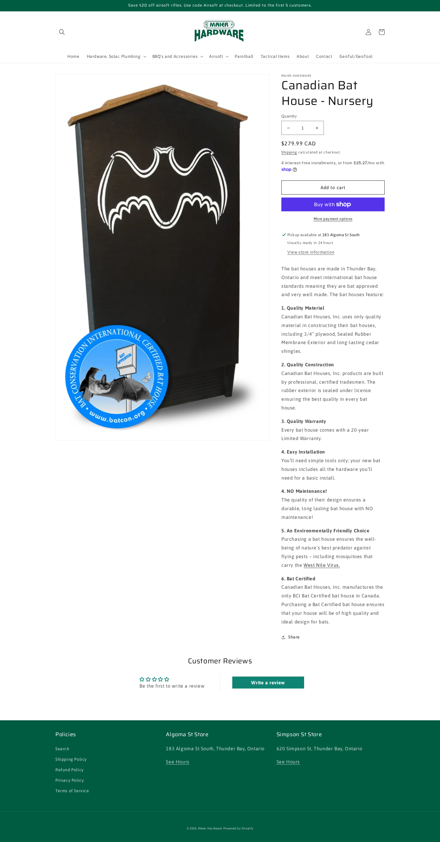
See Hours (177, 761)
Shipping (289, 152)
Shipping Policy (71, 759)
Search (62, 748)
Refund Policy (69, 769)
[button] (62, 32)
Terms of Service (72, 790)
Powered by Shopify (238, 828)
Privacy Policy (69, 780)
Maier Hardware (210, 828)
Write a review (268, 682)
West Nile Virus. (322, 565)
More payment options (333, 219)
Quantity (289, 116)
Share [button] (294, 637)
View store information (310, 252)
